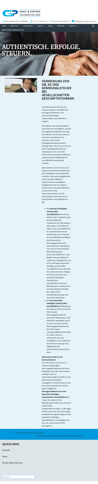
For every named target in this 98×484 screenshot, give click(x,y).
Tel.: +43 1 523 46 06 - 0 (40, 21)
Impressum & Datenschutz (13, 30)
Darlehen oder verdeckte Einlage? (29, 432)
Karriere (61, 26)
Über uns (14, 26)
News (50, 26)
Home (4, 26)
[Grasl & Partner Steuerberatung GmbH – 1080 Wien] (20, 14)
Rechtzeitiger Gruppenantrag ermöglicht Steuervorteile (60, 435)
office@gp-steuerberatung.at (85, 21)
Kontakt (72, 26)
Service (40, 26)
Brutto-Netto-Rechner (12, 462)
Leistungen (28, 26)
